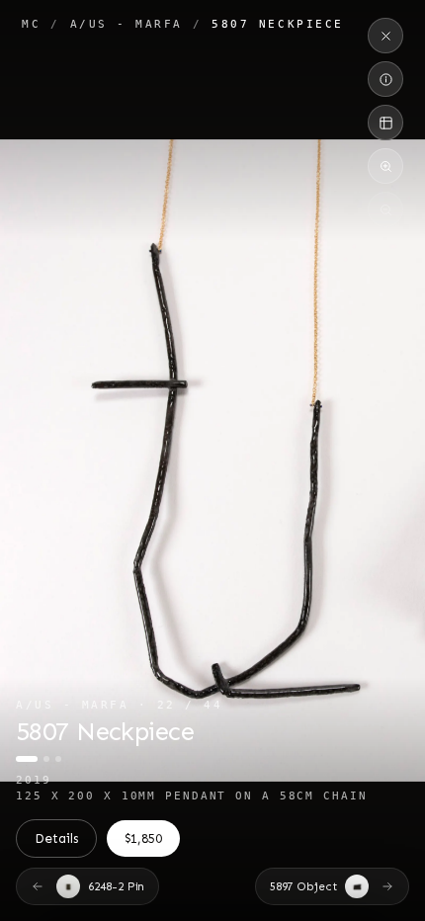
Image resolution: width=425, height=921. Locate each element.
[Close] (385, 35)
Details (56, 838)
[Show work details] (385, 79)
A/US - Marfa (126, 24)
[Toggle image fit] (385, 122)
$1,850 (144, 838)
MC (31, 24)
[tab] (27, 759)
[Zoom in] (385, 166)
